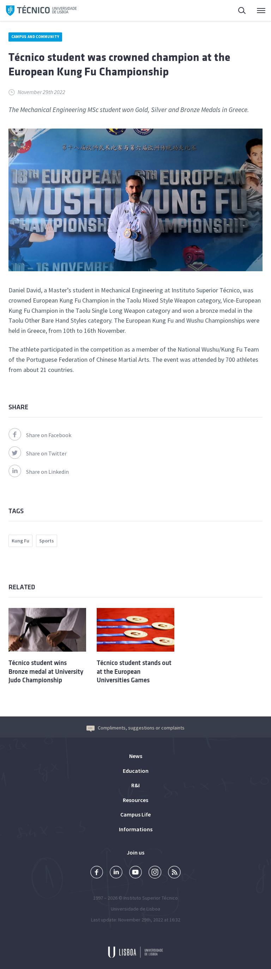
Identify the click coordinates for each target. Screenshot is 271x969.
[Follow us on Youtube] (135, 873)
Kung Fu (20, 541)
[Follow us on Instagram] (155, 873)
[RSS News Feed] (174, 873)
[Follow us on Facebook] (97, 873)
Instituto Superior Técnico (151, 898)
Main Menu (256, 10)
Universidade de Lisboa (135, 909)
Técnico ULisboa (41, 10)
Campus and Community (35, 36)
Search (238, 10)
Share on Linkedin (47, 471)
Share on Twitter (46, 453)
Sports (46, 541)
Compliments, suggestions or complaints (141, 728)
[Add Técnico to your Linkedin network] (116, 873)
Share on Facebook (48, 435)
